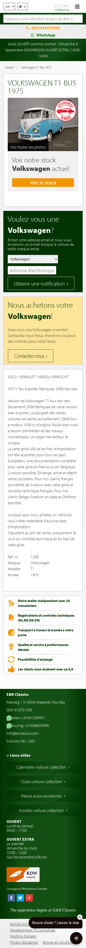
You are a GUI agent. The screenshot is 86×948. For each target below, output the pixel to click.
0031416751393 (45, 27)
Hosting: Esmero (23, 936)
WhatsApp (45, 35)
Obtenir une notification (39, 283)
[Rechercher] (79, 19)
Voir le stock (43, 182)
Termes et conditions (59, 942)
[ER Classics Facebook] (11, 898)
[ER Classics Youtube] (29, 898)
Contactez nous (29, 355)
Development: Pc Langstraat (32, 930)
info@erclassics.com (23, 733)
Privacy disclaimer (24, 942)
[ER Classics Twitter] (20, 898)
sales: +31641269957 (28, 717)
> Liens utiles (18, 755)
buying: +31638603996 (30, 725)
